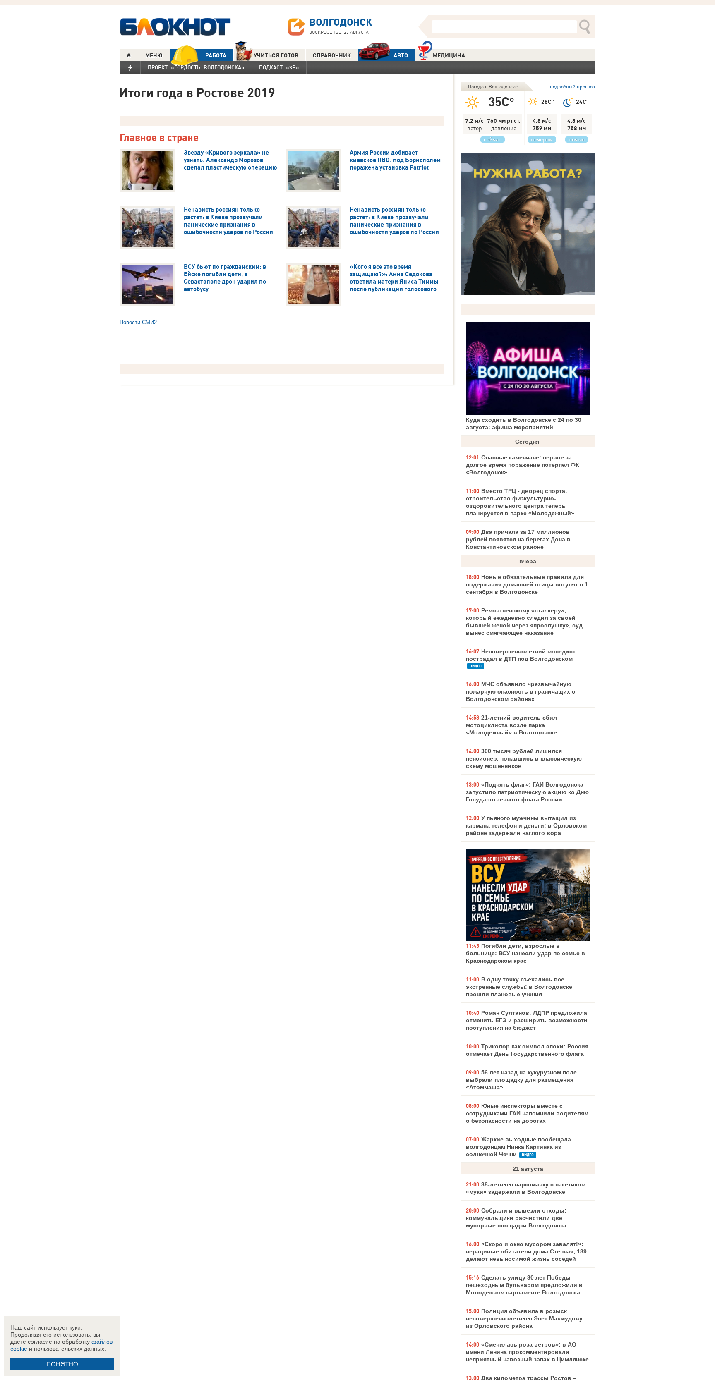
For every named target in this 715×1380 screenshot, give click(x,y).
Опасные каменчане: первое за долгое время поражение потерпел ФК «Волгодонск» (522, 465)
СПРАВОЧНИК (332, 55)
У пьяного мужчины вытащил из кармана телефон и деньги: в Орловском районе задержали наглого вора (526, 825)
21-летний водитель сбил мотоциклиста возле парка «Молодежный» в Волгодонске (511, 725)
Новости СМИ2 (138, 322)
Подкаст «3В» (279, 67)
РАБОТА (215, 55)
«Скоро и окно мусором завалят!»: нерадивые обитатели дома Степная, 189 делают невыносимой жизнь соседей (526, 1251)
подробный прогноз (572, 87)
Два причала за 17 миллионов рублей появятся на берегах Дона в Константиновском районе (518, 539)
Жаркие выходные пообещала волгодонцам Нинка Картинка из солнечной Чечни (518, 1147)
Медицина (449, 55)
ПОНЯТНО (62, 1364)
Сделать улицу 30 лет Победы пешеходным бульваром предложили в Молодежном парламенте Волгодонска (524, 1285)
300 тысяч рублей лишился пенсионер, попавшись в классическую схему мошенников (524, 758)
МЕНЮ (154, 55)
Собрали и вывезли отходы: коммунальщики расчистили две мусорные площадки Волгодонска (516, 1218)
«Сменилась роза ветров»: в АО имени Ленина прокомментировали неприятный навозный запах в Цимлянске (527, 1352)
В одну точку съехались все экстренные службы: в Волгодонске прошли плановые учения (519, 986)
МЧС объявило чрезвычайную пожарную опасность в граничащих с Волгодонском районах (520, 691)
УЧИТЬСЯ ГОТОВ (276, 55)
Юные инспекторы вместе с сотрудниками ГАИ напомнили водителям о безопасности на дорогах (527, 1113)
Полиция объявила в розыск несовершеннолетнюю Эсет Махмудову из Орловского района (524, 1318)
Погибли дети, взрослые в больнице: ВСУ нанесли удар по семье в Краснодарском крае (525, 953)
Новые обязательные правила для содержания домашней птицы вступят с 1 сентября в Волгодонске (527, 584)
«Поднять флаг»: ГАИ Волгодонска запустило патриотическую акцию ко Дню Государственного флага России (527, 792)
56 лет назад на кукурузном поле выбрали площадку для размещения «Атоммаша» (521, 1080)
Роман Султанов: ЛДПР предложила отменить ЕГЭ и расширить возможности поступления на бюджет (527, 1020)
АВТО (400, 55)
